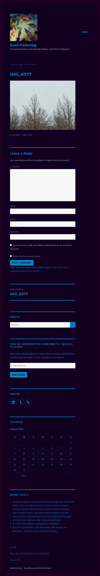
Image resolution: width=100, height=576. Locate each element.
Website (14, 232)
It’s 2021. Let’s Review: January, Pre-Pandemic (36, 523)
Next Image (31, 64)
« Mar (23, 475)
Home (13, 547)
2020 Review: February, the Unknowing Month (37, 520)
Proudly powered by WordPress (37, 568)
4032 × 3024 (27, 135)
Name (13, 206)
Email (13, 219)
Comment (15, 167)
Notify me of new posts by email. (26, 256)
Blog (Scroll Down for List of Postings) (29, 553)
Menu (84, 32)
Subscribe (18, 375)
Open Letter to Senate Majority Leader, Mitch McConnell (42, 516)
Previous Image (16, 64)
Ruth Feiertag (23, 45)
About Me (15, 560)
